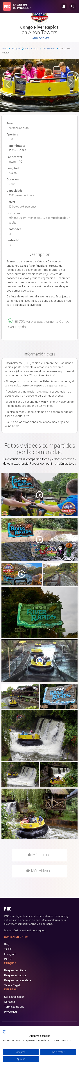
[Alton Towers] (39, 23)
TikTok (8, 949)
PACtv (8, 959)
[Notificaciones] (63, 6)
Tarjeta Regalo (12, 985)
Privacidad (10, 1011)
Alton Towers (31, 48)
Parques (16, 48)
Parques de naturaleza (17, 980)
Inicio (4, 48)
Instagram (10, 954)
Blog (6, 944)
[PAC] (7, 6)
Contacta (9, 1001)
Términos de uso (14, 1006)
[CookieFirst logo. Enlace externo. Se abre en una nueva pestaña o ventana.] (4, 1031)
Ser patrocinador (14, 996)
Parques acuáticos (15, 975)
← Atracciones (39, 38)
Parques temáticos (15, 970)
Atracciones (49, 48)
